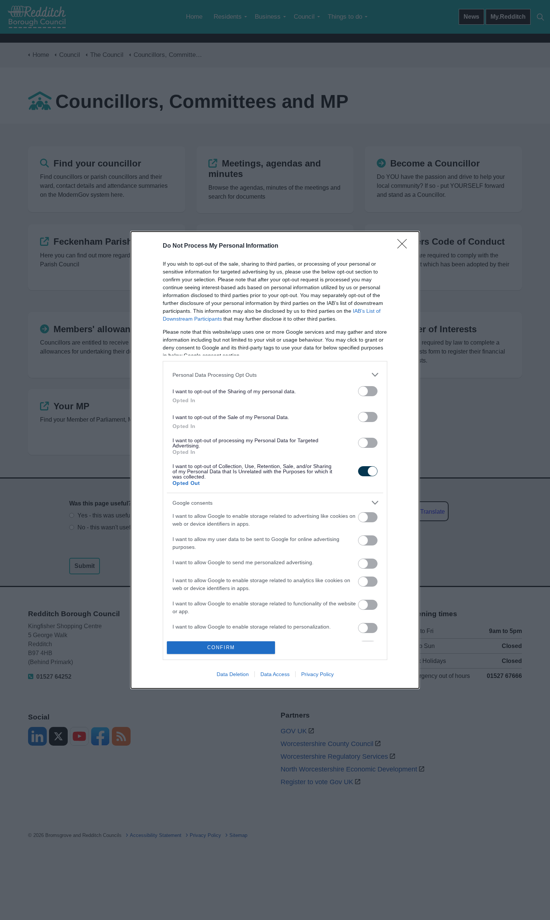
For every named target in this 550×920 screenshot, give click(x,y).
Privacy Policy (317, 674)
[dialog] (275, 460)
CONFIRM (221, 647)
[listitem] (275, 375)
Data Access (275, 674)
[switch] (368, 391)
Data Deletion (233, 674)
